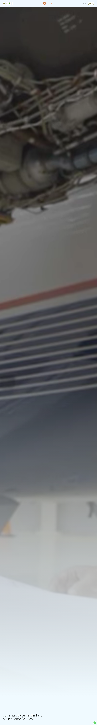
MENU (90, 3)
